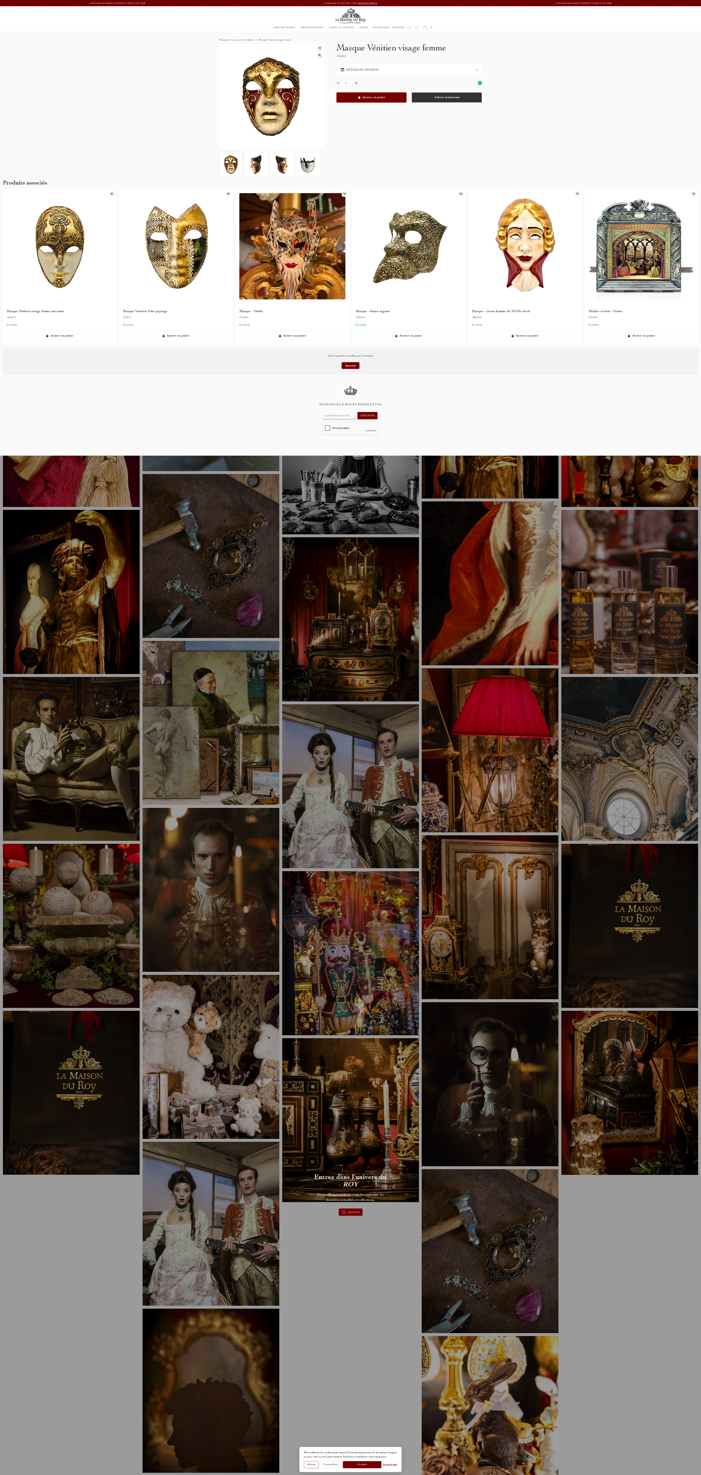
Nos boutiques (381, 27)
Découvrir (350, 365)
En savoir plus (390, 1464)
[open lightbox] (320, 55)
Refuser (311, 1464)
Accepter (362, 1464)
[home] (350, 15)
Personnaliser (330, 1464)
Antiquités (398, 27)
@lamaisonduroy (339, 1195)
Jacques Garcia (233, 3)
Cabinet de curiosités (341, 27)
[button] (284, 28)
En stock (12, 324)
